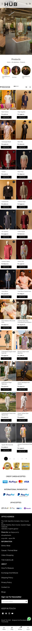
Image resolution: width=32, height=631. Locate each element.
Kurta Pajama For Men (6, 77)
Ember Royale (21, 231)
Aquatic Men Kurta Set (7, 444)
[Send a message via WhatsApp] (29, 619)
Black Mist (20, 141)
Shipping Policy (7, 578)
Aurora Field (21, 261)
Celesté (3, 171)
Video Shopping (7, 555)
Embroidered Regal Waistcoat (6, 383)
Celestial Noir (5, 201)
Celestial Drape (21, 201)
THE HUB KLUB (7, 560)
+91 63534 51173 (14, 532)
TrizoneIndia (4, 622)
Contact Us (5, 587)
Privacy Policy (6, 582)
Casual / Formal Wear (9, 550)
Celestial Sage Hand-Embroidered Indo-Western (24, 321)
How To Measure (7, 568)
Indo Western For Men (26, 77)
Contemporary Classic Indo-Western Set (9, 414)
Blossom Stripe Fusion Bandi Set (23, 352)
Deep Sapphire (21, 111)
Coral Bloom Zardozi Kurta (24, 291)
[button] (2, 4)
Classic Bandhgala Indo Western (24, 383)
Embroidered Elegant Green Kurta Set (9, 352)
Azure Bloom (5, 291)
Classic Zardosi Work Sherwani (23, 414)
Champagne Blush (6, 141)
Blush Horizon (5, 111)
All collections (15, 62)
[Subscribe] (26, 601)
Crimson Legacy (6, 261)
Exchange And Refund (9, 573)
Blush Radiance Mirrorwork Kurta (8, 321)
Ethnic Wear (5, 546)
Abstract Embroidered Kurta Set (25, 445)
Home (8, 62)
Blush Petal (20, 171)
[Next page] (26, 458)
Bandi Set (14, 77)
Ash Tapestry (5, 231)
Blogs (3, 592)
